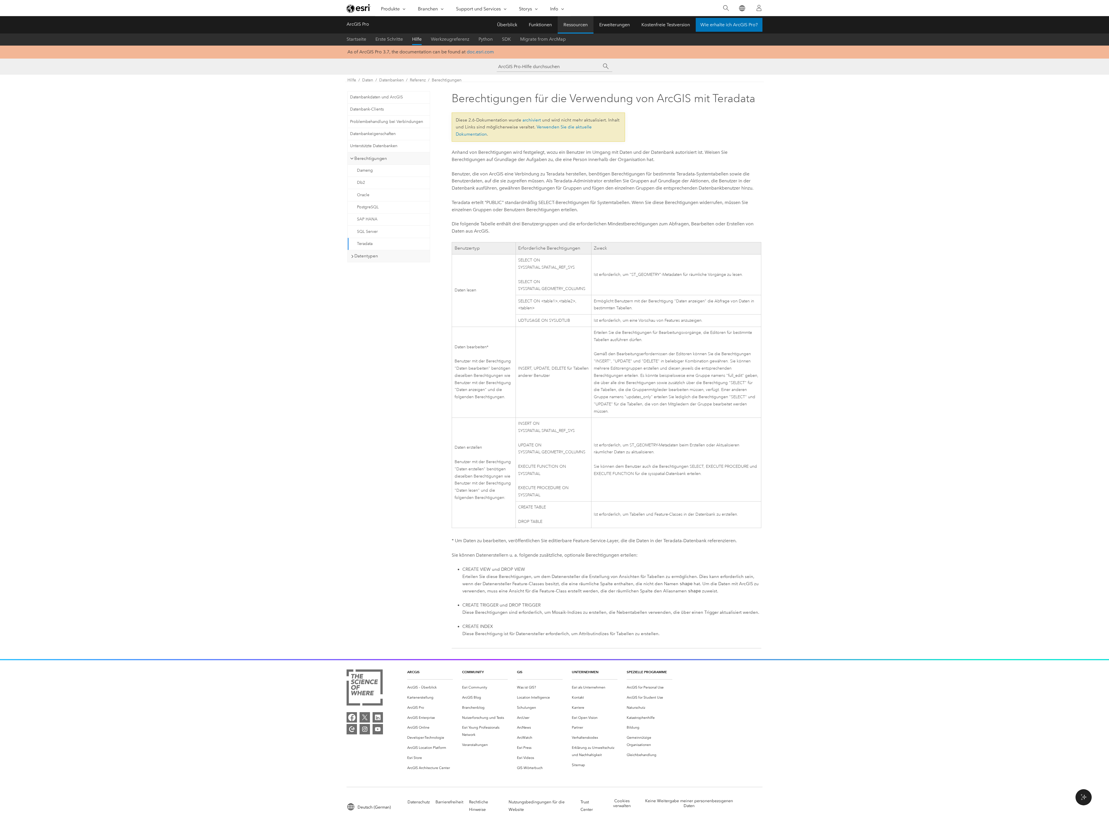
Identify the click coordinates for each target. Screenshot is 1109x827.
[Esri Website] (359, 8)
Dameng (365, 170)
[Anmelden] (759, 8)
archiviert (531, 120)
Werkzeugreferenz (450, 39)
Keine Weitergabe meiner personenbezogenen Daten (689, 803)
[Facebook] (352, 717)
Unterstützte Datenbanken (373, 145)
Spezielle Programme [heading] (647, 672)
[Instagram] (365, 729)
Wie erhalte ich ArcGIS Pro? (729, 24)
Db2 (361, 182)
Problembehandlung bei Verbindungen (386, 121)
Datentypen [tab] (366, 256)
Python (486, 39)
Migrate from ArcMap (543, 39)
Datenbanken (391, 80)
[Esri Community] (352, 729)
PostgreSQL (368, 207)
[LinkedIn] (378, 717)
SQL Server (367, 231)
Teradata (365, 243)
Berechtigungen (447, 80)
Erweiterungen (614, 24)
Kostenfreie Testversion (665, 24)
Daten (367, 80)
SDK (506, 39)
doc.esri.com (480, 52)
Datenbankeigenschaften (373, 133)
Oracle (363, 194)
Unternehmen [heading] (585, 672)
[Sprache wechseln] (742, 8)
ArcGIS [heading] (413, 672)
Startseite (356, 39)
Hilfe (417, 39)
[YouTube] (378, 729)
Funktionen (540, 24)
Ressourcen (575, 24)
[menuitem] (430, 687)
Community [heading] (473, 672)
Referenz (418, 80)
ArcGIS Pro (358, 24)
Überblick (507, 24)
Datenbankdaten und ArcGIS (376, 97)
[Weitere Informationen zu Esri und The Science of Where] (365, 688)
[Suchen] (726, 8)
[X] (365, 717)
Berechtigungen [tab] (370, 158)
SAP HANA (367, 219)
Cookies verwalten (622, 803)
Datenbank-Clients (367, 109)
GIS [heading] (519, 672)
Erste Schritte (389, 39)
